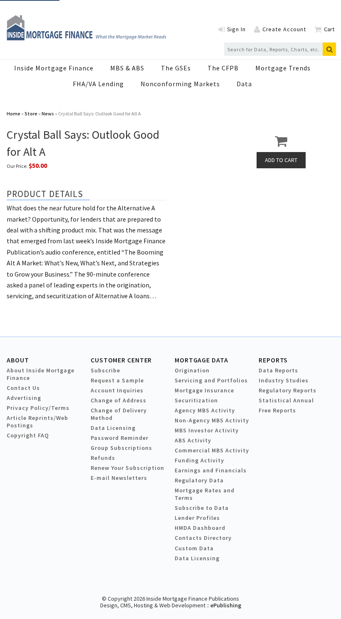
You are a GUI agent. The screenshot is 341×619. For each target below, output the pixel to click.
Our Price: (17, 166)
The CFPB (223, 68)
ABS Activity (193, 440)
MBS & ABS (127, 68)
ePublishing (225, 605)
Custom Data (194, 548)
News (48, 113)
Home (13, 113)
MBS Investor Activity (207, 430)
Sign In (236, 29)
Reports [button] (273, 360)
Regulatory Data (199, 480)
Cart (329, 29)
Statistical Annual (286, 400)
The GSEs (176, 68)
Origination (192, 370)
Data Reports (278, 370)
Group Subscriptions (121, 448)
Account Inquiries (117, 390)
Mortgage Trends (283, 68)
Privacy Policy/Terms (38, 408)
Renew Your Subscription (127, 468)
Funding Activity (199, 460)
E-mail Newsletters (119, 478)
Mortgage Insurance (204, 390)
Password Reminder (119, 438)
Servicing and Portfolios (211, 380)
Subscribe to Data (202, 508)
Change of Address (118, 400)
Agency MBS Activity (205, 410)
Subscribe (105, 370)
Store (31, 113)
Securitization (196, 400)
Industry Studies (284, 380)
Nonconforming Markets (180, 84)
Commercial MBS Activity (212, 450)
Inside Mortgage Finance (54, 68)
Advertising (24, 398)
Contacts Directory (203, 538)
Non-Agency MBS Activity (212, 420)
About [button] (18, 360)
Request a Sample (117, 380)
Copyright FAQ (28, 435)
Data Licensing (113, 428)
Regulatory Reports (287, 390)
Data (244, 84)
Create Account (284, 29)
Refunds (103, 458)
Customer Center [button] (121, 360)
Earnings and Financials (211, 470)
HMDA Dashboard (200, 528)
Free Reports (277, 410)
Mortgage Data (201, 360)
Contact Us (23, 388)
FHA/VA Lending (98, 84)
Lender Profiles (197, 518)
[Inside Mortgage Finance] (86, 38)
